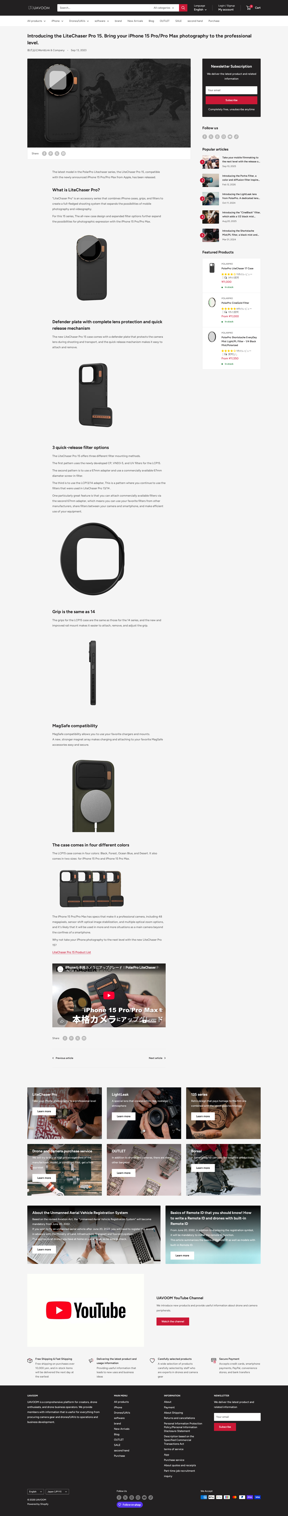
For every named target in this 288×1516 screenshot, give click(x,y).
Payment (169, 1407)
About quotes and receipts (180, 1465)
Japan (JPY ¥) (55, 1491)
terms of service (174, 1449)
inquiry (168, 1476)
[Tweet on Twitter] (57, 153)
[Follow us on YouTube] (230, 136)
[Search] (183, 7)
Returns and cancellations (179, 1418)
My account (226, 9)
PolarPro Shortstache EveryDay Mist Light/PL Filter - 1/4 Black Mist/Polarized (239, 341)
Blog (151, 20)
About (167, 1401)
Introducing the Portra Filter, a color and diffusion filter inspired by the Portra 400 (241, 178)
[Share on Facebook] (44, 153)
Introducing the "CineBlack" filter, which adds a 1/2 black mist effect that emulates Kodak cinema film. (241, 214)
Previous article (64, 1058)
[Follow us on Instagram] (223, 136)
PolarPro (227, 264)
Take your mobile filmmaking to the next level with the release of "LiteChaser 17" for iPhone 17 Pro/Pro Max (241, 160)
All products (34, 20)
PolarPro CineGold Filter (235, 302)
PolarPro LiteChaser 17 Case (237, 268)
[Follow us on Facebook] (204, 136)
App (166, 1454)
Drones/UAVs (77, 20)
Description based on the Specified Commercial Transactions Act (179, 1440)
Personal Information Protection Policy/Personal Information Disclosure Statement (183, 1427)
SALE (178, 20)
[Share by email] (63, 153)
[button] (229, 274)
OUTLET (165, 20)
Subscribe (232, 100)
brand (118, 20)
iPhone (56, 20)
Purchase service (174, 1460)
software (100, 20)
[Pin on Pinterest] (50, 153)
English (32, 1491)
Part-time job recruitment (179, 1470)
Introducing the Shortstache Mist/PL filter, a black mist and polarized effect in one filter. (239, 233)
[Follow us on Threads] (217, 136)
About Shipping (173, 1412)
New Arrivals (135, 20)
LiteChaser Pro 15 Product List (71, 952)
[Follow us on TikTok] (236, 136)
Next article (155, 1058)
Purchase (214, 20)
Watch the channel (173, 1321)
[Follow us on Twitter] (211, 136)
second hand (195, 20)
